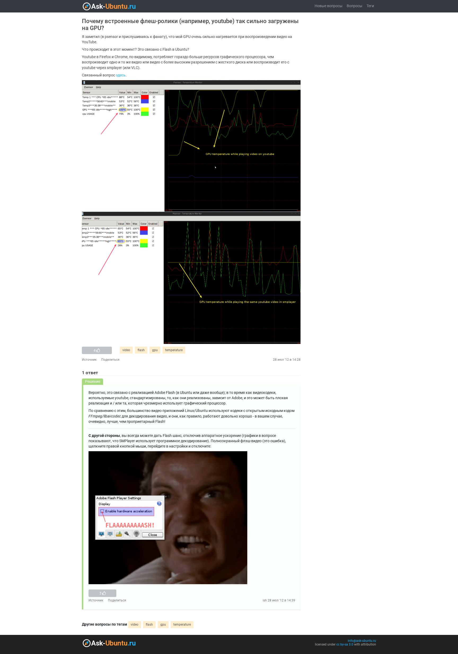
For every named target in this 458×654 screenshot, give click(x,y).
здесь (121, 75)
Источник (89, 360)
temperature (174, 350)
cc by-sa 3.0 (344, 644)
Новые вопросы (328, 6)
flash (141, 350)
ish (265, 600)
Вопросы (354, 6)
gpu (155, 350)
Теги (370, 6)
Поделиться (110, 360)
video (126, 350)
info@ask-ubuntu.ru (362, 641)
